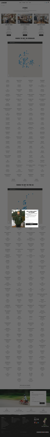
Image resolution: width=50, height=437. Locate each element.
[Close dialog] (37, 210)
